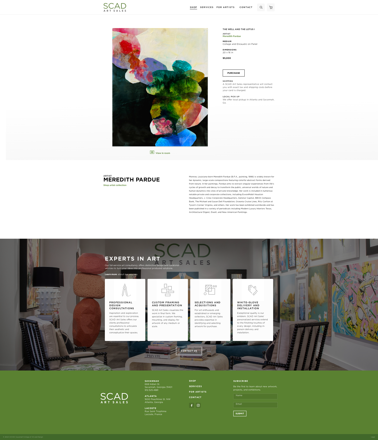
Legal (373, 437)
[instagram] (198, 405)
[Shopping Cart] (271, 7)
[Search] (261, 7)
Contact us (189, 351)
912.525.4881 (151, 390)
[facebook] (191, 405)
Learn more (111, 274)
